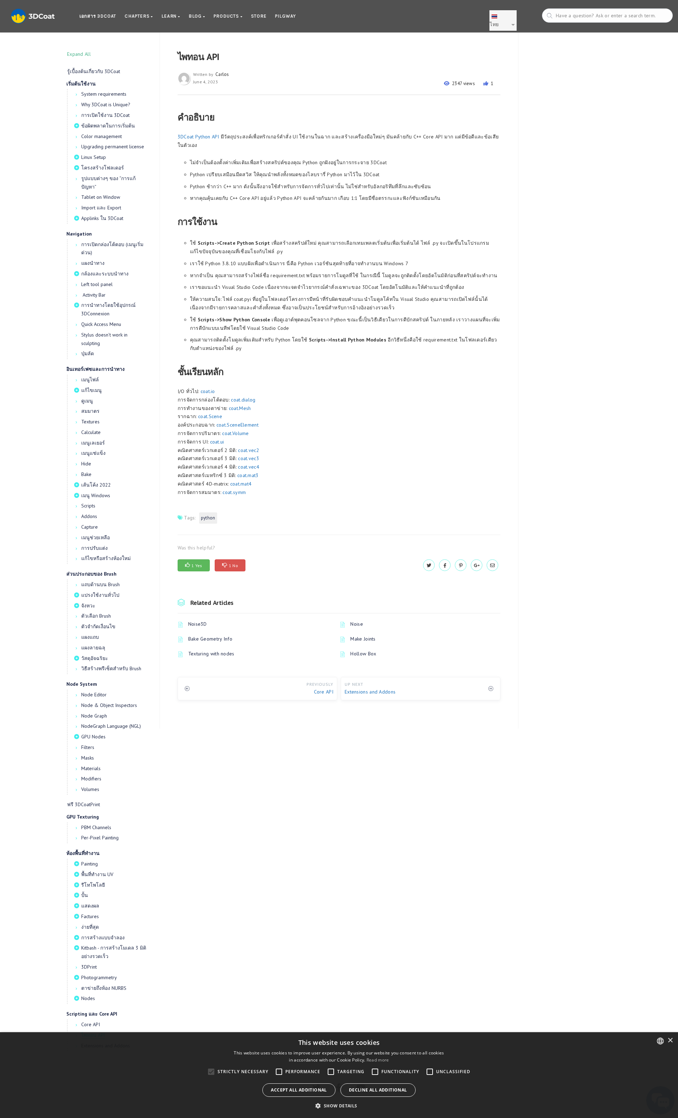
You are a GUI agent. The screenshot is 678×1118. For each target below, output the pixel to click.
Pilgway (285, 16)
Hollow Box (363, 653)
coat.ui (217, 442)
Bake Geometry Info (210, 639)
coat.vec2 (248, 450)
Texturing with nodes (211, 653)
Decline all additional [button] (378, 1090)
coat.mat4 (241, 484)
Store (259, 16)
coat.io (208, 391)
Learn (169, 16)
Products (227, 16)
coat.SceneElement (237, 425)
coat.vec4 (248, 467)
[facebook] (445, 565)
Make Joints (362, 639)
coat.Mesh (240, 408)
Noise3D (197, 624)
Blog (196, 16)
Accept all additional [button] (299, 1090)
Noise (356, 624)
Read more (378, 1060)
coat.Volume (235, 433)
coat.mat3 (248, 475)
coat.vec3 (248, 458)
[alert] (339, 1075)
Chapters (138, 16)
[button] (339, 1106)
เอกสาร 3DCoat (97, 16)
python (208, 518)
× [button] (670, 1040)
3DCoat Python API (198, 136)
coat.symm (234, 492)
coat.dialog (243, 400)
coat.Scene (210, 416)
